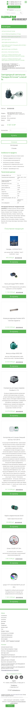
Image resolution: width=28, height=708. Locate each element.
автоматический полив (16, 694)
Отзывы (14, 148)
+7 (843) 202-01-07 (15, 2)
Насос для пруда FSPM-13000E (14, 284)
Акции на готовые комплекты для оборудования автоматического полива (13, 55)
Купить (14, 135)
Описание (14, 142)
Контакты (3, 619)
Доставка (3, 621)
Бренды (3, 623)
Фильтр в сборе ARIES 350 (14, 353)
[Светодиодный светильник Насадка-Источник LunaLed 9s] (14, 94)
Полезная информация (6, 635)
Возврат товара (5, 631)
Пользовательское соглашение (10, 670)
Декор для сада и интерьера (9, 49)
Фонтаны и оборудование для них (11, 37)
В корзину (14, 262)
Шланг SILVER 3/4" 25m (14, 548)
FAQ (2, 629)
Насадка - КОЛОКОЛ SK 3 (14, 249)
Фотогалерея (4, 639)
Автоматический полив (8, 31)
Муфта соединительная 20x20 (14, 516)
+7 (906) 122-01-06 (15, 4)
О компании (4, 615)
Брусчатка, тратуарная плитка (10, 52)
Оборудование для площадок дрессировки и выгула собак (14, 45)
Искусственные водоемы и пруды (11, 34)
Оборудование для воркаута (10, 42)
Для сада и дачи (6, 39)
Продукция (3, 625)
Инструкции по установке (7, 633)
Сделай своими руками (6, 637)
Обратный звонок (14, 7)
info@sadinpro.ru (16, 690)
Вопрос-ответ (4, 627)
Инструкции (14, 145)
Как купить (3, 617)
